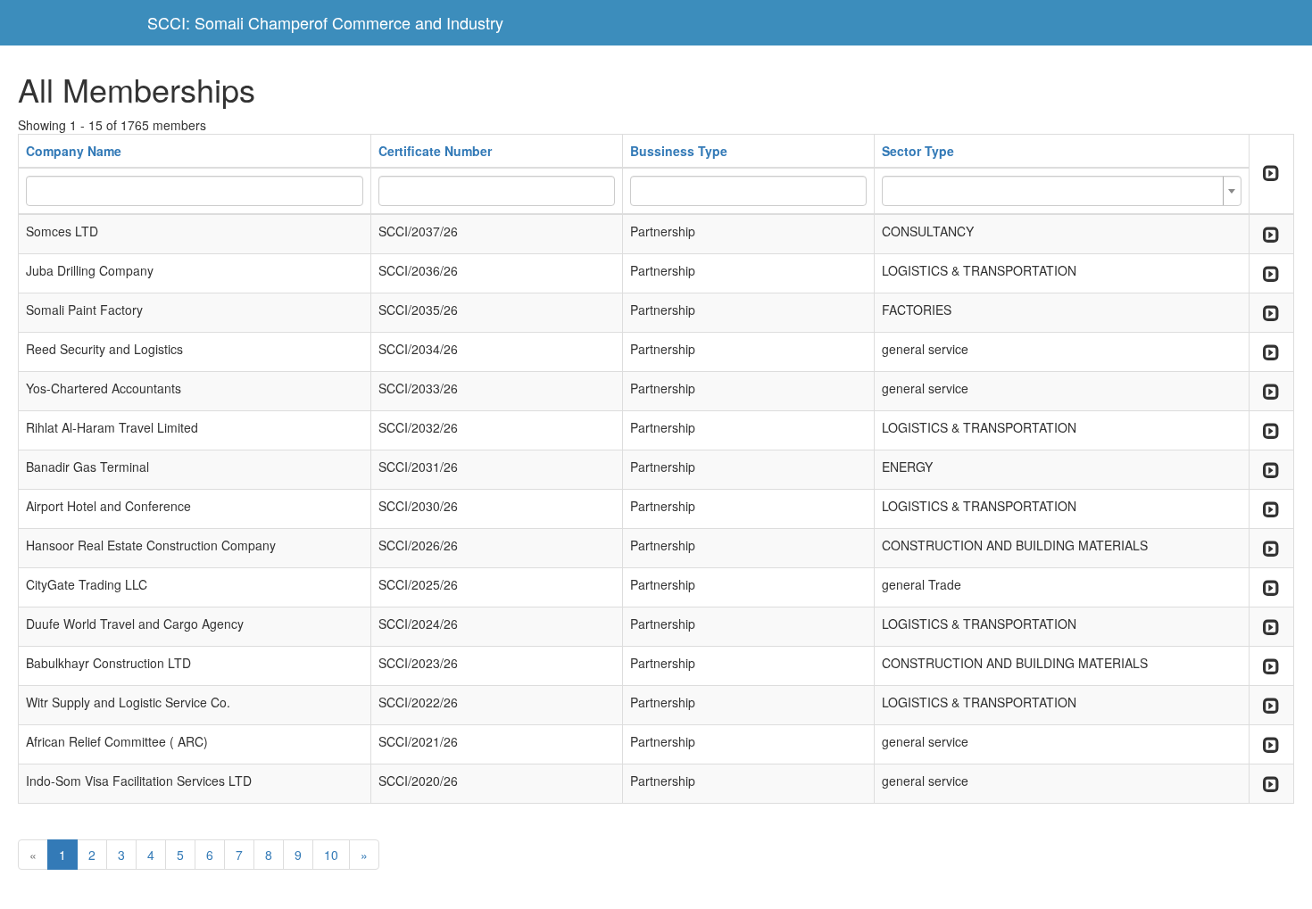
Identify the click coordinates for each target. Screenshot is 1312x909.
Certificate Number (435, 151)
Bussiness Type (678, 151)
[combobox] (1061, 191)
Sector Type (918, 151)
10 (331, 855)
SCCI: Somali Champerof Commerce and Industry (325, 22)
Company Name (73, 151)
